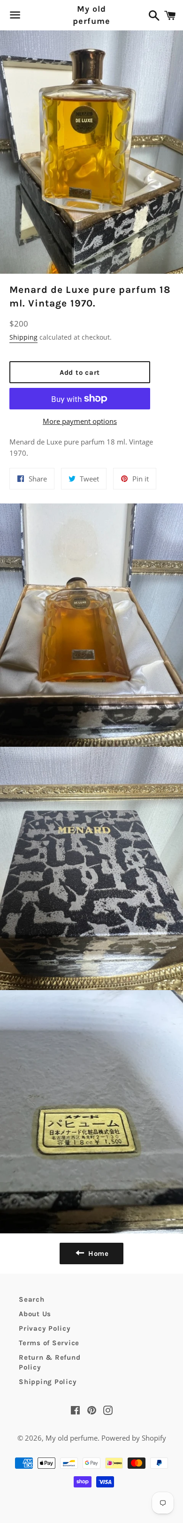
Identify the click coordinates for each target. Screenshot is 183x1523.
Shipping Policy (47, 1381)
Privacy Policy (45, 1328)
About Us (35, 1314)
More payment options (80, 421)
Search (32, 1299)
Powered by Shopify (133, 1438)
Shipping (23, 337)
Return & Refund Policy (49, 1362)
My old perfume (91, 15)
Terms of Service (49, 1343)
